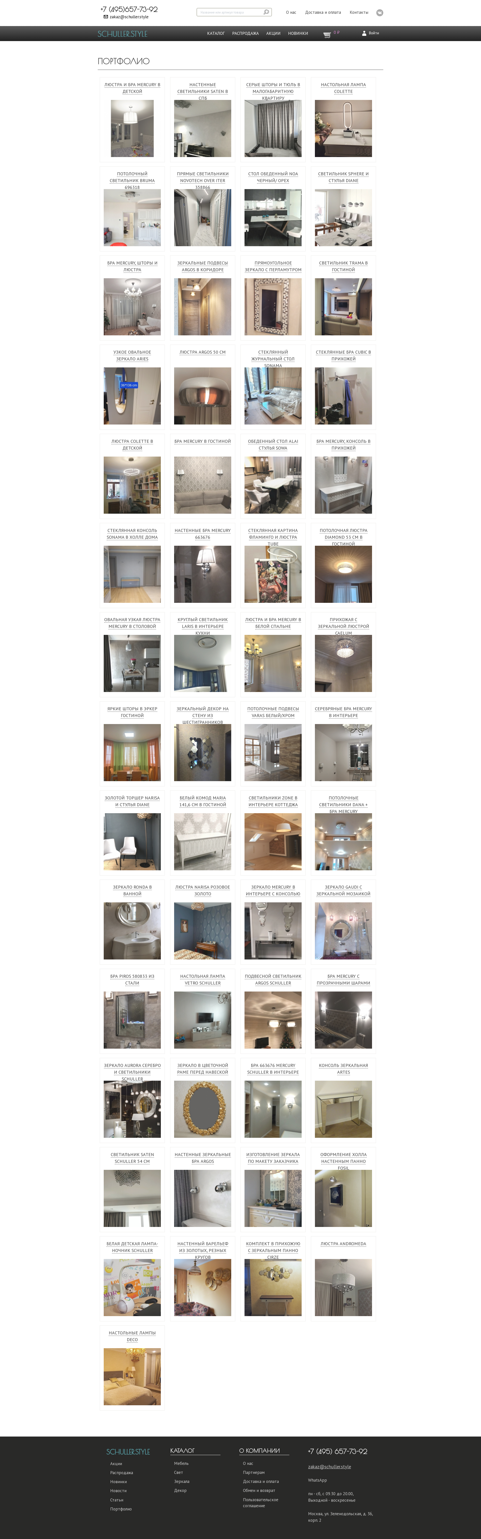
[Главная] (124, 33)
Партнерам (254, 1472)
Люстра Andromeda (343, 1243)
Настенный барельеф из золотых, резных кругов (202, 1250)
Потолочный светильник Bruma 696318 (132, 180)
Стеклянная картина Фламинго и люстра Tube (273, 537)
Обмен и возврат (259, 1490)
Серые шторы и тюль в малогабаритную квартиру (273, 91)
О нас (291, 12)
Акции (273, 33)
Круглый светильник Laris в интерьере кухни (203, 626)
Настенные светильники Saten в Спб (202, 91)
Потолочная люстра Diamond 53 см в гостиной (344, 537)
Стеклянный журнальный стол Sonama (273, 358)
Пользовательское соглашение (260, 1502)
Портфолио (121, 1509)
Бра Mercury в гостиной (202, 441)
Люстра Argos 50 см (203, 352)
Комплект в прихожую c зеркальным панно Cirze (273, 1250)
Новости (118, 1490)
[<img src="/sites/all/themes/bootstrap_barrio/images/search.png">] (266, 12)
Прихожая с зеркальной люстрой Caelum (343, 626)
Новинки (298, 33)
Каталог (216, 33)
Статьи (116, 1500)
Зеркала (181, 1481)
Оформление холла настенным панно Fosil (343, 1161)
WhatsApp (317, 1480)
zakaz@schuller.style (129, 17)
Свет (178, 1472)
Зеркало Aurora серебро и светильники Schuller (132, 1072)
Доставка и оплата (323, 12)
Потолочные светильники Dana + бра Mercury (343, 804)
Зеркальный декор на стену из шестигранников (203, 715)
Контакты (359, 12)
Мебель (181, 1463)
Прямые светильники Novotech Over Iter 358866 (203, 180)
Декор (180, 1490)
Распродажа (245, 33)
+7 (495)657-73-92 (129, 9)
